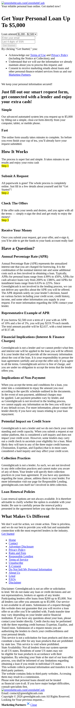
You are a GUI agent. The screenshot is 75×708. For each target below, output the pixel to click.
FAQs (12, 579)
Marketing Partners (20, 74)
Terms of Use (38, 55)
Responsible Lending (21, 556)
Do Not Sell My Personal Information (30, 569)
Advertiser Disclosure (21, 546)
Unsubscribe (16, 562)
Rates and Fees (17, 553)
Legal (12, 575)
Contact (13, 543)
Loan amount (9, 34)
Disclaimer (15, 582)
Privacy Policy (59, 55)
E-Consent (15, 566)
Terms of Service (18, 559)
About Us (14, 572)
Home (12, 540)
